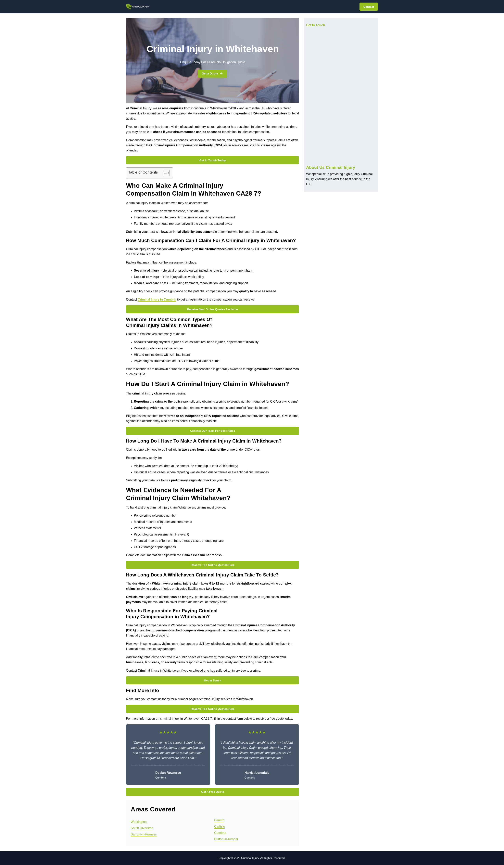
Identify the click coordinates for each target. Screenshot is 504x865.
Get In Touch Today (212, 160)
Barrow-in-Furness (144, 834)
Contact (368, 6)
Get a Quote (210, 73)
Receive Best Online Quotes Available (212, 309)
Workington (139, 821)
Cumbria (220, 832)
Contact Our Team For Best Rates (212, 430)
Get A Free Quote (212, 791)
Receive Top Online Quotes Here (212, 564)
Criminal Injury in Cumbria (157, 299)
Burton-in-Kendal (226, 839)
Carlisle (219, 826)
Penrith (219, 820)
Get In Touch (212, 680)
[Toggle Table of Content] (164, 173)
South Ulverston (142, 828)
